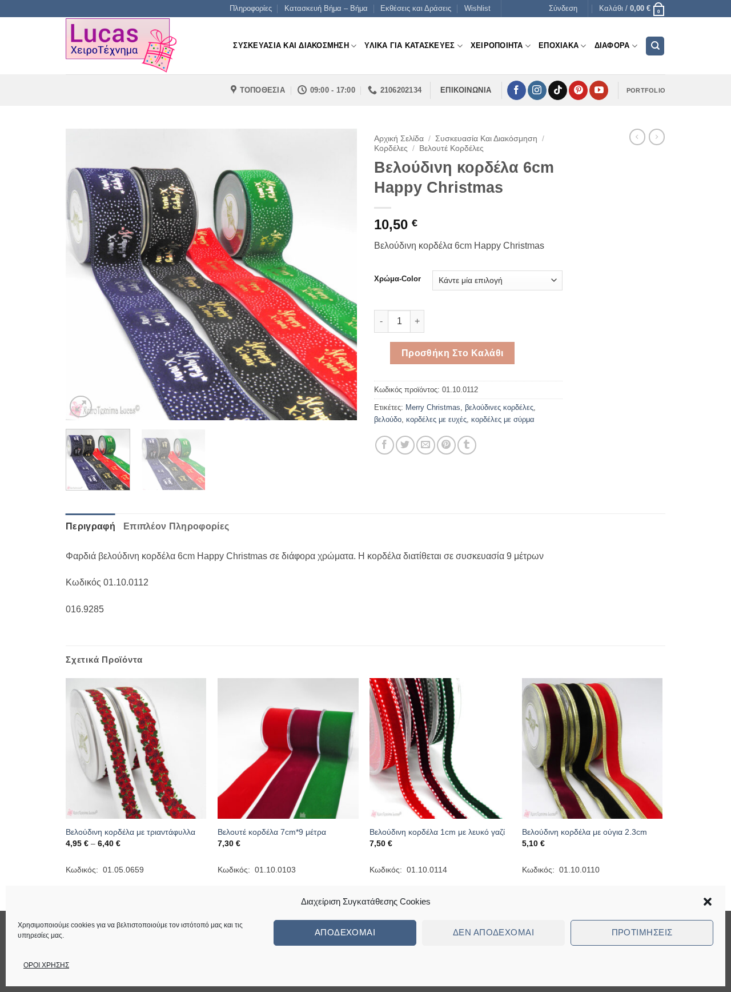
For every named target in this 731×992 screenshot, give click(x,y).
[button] (707, 901)
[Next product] (637, 137)
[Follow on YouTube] (598, 90)
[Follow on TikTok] (557, 90)
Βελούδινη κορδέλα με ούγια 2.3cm (584, 831)
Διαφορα (612, 45)
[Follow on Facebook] (516, 90)
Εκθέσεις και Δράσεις (415, 8)
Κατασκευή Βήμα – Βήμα (326, 8)
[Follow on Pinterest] (578, 90)
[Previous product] (657, 137)
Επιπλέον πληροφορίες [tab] (176, 526)
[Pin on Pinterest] (446, 445)
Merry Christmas (432, 407)
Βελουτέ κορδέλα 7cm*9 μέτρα (272, 831)
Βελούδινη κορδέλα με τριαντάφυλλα (130, 831)
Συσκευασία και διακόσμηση (486, 138)
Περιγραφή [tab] (90, 526)
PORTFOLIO (645, 90)
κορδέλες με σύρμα (503, 419)
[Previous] (85, 274)
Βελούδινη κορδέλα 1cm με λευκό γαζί (437, 831)
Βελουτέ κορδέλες (451, 148)
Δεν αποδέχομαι (493, 932)
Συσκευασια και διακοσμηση (290, 45)
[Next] (337, 274)
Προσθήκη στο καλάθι (452, 353)
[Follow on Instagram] (537, 90)
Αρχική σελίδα (399, 138)
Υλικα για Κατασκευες (409, 45)
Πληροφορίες (251, 8)
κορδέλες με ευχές (436, 419)
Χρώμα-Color (397, 279)
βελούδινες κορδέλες (499, 407)
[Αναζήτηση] (655, 46)
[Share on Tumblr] (466, 445)
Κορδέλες (391, 148)
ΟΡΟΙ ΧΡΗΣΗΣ (46, 965)
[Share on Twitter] (405, 445)
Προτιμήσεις (642, 932)
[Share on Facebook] (384, 445)
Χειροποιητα (497, 45)
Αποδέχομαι (345, 932)
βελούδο (387, 419)
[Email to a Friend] (425, 445)
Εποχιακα (559, 45)
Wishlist (477, 8)
